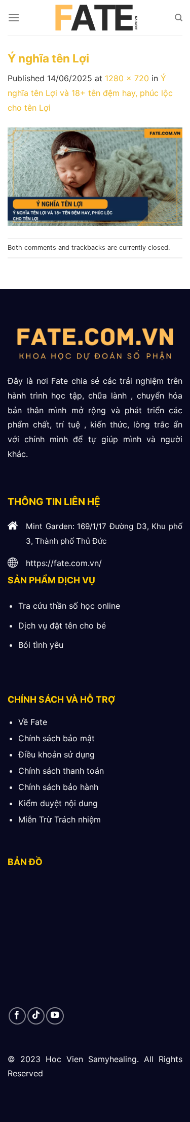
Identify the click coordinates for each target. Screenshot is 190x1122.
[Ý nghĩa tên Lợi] (95, 176)
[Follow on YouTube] (54, 1016)
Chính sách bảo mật (56, 738)
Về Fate (32, 722)
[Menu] (14, 17)
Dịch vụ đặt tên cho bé (62, 625)
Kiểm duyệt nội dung (58, 803)
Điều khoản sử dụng (56, 754)
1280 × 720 (127, 78)
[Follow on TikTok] (36, 1016)
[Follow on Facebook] (17, 1016)
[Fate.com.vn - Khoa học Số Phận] (95, 18)
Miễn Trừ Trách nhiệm (59, 819)
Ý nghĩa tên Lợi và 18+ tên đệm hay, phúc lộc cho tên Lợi (90, 93)
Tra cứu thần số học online (69, 606)
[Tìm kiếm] (178, 17)
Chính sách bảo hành (58, 787)
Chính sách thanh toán (61, 771)
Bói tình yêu (40, 645)
